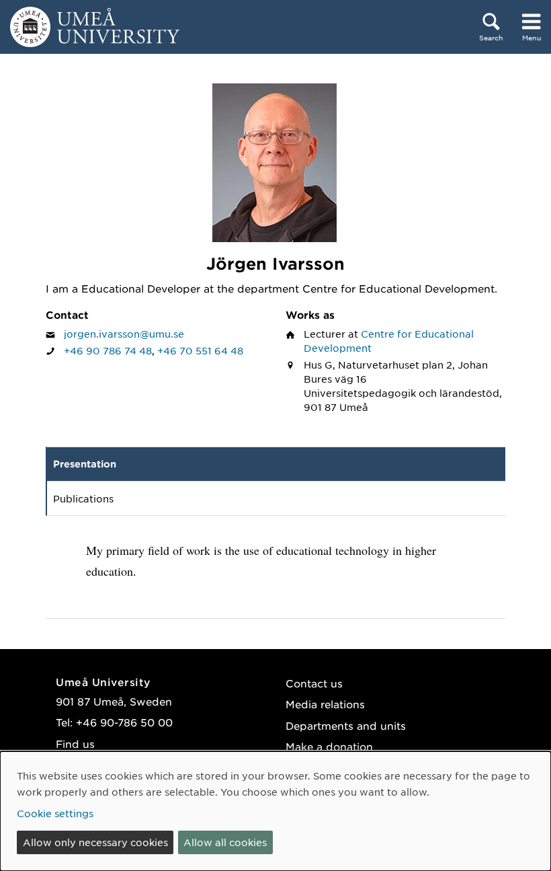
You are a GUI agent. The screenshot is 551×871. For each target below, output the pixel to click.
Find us (75, 743)
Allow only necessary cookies (95, 842)
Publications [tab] (83, 498)
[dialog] (275, 811)
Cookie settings (55, 813)
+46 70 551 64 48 (200, 350)
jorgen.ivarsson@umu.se (124, 334)
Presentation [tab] (84, 463)
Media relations (325, 703)
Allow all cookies (225, 842)
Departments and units (346, 725)
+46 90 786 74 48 (108, 350)
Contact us (314, 683)
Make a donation (329, 746)
